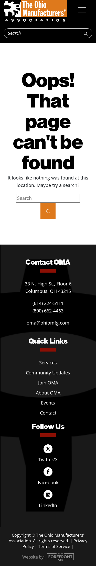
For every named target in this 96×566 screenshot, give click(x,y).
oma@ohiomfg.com (48, 323)
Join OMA (48, 383)
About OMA (48, 393)
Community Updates (48, 373)
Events (48, 403)
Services (48, 363)
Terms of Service (54, 546)
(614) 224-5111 (48, 303)
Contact (48, 413)
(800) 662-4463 (48, 311)
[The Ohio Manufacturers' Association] (35, 11)
